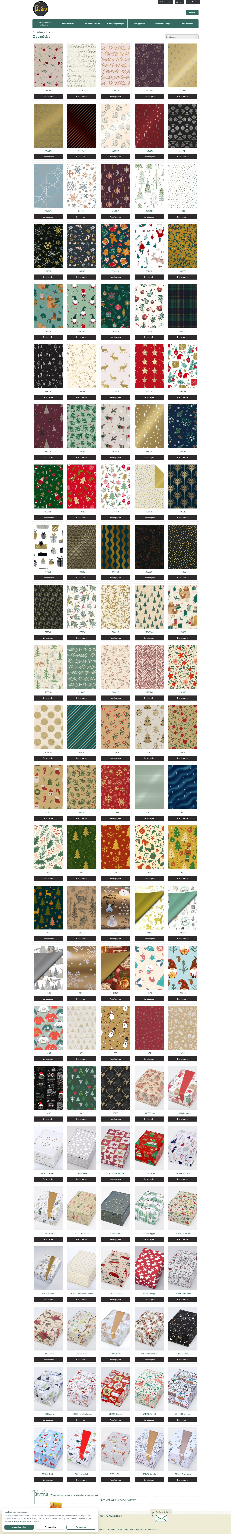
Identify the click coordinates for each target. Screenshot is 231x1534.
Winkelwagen (166, 2)
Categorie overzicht (44, 32)
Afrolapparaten (139, 24)
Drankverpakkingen (163, 24)
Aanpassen (81, 1527)
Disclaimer (99, 1530)
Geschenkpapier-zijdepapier (44, 23)
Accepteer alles (19, 1527)
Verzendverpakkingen (115, 24)
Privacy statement (133, 1530)
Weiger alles (50, 1527)
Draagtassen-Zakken (92, 24)
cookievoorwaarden (18, 1521)
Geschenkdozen (187, 24)
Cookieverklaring (114, 1530)
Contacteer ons (193, 2)
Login (180, 2)
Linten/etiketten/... (68, 24)
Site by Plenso (150, 1530)
